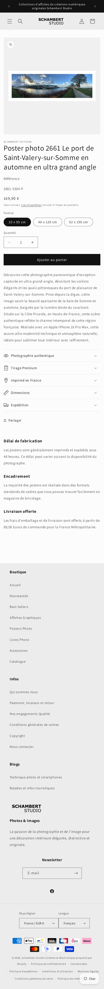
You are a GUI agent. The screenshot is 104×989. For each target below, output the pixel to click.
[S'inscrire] (76, 873)
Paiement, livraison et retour (32, 703)
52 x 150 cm (78, 222)
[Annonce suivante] (95, 6)
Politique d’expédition (23, 971)
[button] (9, 21)
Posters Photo (21, 628)
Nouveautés (19, 596)
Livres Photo (19, 639)
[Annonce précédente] (9, 6)
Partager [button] (15, 420)
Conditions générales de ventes (34, 724)
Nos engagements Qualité (30, 714)
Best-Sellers (19, 607)
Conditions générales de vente (34, 978)
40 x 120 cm (47, 222)
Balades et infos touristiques (32, 788)
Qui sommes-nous (24, 692)
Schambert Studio (33, 957)
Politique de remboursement (76, 978)
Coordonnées (79, 964)
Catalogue (18, 661)
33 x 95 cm (17, 222)
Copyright (17, 736)
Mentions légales (88, 971)
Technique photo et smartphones (36, 777)
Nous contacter (22, 746)
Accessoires (19, 650)
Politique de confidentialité (48, 964)
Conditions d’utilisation (57, 971)
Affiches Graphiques (25, 617)
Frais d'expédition (31, 205)
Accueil (15, 585)
